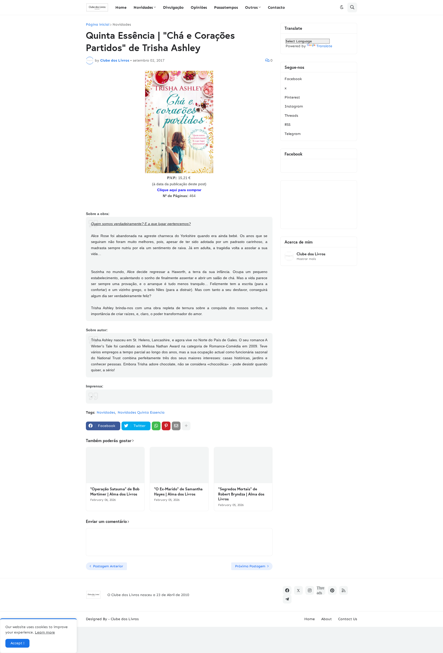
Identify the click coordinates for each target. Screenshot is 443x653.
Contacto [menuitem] (276, 7)
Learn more (45, 632)
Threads (291, 115)
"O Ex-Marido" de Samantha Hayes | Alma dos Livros (178, 491)
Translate (324, 46)
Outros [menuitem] (251, 7)
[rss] (343, 590)
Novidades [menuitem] (143, 7)
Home (309, 619)
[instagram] (309, 590)
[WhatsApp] (156, 426)
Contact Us (347, 619)
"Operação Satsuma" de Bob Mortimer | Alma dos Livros (114, 491)
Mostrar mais (306, 259)
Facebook (293, 79)
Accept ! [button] (17, 643)
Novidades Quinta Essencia (141, 412)
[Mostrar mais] (186, 426)
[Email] (176, 426)
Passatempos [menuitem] (226, 7)
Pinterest (292, 97)
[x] (298, 590)
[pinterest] (332, 590)
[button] (341, 7)
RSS (287, 124)
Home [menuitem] (120, 7)
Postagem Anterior (108, 566)
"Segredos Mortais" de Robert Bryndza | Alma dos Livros (241, 493)
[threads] (321, 590)
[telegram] (287, 599)
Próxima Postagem (250, 566)
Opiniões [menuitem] (199, 7)
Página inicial (97, 24)
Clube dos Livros (311, 253)
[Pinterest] (166, 426)
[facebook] (287, 590)
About (326, 619)
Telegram (293, 134)
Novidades (122, 24)
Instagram (294, 106)
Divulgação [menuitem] (173, 7)
